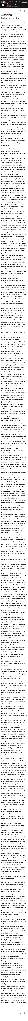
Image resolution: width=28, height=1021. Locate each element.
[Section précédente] (20, 11)
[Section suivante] (24, 11)
